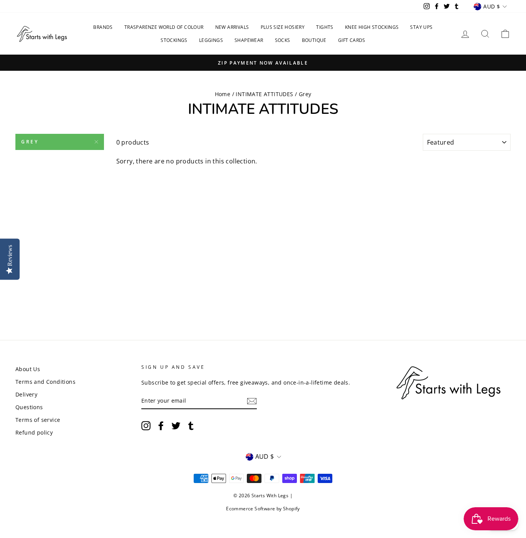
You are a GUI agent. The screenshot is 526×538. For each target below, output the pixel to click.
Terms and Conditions (45, 381)
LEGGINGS (211, 40)
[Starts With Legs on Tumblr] (191, 425)
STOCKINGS (174, 40)
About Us (27, 369)
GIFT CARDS (351, 40)
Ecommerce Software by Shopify (263, 508)
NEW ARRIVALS (232, 27)
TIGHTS (324, 27)
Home (223, 94)
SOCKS (282, 40)
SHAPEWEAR (249, 40)
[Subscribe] (252, 401)
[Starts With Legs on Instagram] (146, 425)
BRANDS (102, 27)
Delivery (26, 394)
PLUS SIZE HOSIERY (283, 27)
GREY (30, 141)
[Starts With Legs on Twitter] (176, 425)
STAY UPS (421, 27)
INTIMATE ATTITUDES (264, 94)
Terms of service (37, 419)
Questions (29, 407)
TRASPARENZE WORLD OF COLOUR (164, 27)
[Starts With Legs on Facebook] (161, 425)
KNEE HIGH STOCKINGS (372, 27)
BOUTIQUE (314, 40)
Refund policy (34, 432)
